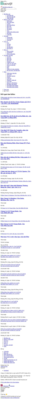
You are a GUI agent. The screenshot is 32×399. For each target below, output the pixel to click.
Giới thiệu (6, 351)
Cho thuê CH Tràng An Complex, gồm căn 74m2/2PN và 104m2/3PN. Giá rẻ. (14, 131)
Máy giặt (9, 58)
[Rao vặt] (6, 5)
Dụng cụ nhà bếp (11, 65)
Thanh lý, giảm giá (11, 80)
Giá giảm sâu (10, 15)
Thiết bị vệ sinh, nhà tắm (13, 69)
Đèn (8, 67)
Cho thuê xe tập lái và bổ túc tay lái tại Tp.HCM (12, 275)
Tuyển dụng (10, 38)
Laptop (8, 23)
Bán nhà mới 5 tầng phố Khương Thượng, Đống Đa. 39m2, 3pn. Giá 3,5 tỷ (14, 186)
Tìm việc (9, 40)
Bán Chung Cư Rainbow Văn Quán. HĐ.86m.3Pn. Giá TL (12, 199)
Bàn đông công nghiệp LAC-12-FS (9, 284)
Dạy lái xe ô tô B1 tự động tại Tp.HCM (10, 330)
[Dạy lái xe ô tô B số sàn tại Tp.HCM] (10, 264)
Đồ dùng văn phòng (12, 84)
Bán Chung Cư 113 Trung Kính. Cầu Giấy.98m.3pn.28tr (13, 224)
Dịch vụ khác (10, 51)
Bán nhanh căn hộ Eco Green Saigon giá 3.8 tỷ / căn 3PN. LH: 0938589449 (16, 102)
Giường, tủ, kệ (10, 62)
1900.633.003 (4, 366)
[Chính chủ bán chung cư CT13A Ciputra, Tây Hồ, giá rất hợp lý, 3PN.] (16, 168)
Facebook (6, 370)
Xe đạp (8, 45)
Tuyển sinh (9, 37)
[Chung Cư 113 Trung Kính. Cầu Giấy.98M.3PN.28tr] (14, 208)
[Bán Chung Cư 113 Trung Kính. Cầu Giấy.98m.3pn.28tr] (15, 221)
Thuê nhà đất (10, 18)
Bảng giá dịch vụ (8, 354)
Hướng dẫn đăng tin (9, 361)
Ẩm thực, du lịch (11, 76)
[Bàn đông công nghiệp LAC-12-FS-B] (11, 292)
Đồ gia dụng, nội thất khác (13, 70)
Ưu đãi (5, 358)
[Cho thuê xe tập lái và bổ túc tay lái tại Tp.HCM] (13, 273)
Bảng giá (6, 353)
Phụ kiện (9, 33)
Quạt (8, 66)
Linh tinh (9, 78)
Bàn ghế (9, 60)
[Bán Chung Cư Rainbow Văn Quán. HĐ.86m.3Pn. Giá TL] (16, 195)
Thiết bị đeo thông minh (13, 32)
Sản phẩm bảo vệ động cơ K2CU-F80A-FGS (12, 312)
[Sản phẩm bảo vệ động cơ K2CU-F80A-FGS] (12, 310)
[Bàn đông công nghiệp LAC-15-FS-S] (10, 255)
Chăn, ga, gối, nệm (11, 63)
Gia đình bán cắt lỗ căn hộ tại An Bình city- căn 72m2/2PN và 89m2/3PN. (16, 116)
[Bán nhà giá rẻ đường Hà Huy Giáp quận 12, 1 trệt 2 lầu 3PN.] (16, 154)
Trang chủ (6, 89)
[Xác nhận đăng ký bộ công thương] (10, 382)
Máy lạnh (9, 59)
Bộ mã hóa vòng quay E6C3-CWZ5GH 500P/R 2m (13, 321)
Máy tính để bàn (11, 25)
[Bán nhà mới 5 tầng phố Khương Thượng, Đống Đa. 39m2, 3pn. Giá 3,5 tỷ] (16, 182)
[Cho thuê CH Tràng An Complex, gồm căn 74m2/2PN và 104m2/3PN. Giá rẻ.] (16, 127)
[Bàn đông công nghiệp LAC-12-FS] (10, 283)
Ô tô (8, 43)
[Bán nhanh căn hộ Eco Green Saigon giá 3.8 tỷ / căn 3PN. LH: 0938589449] (16, 99)
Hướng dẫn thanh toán (9, 362)
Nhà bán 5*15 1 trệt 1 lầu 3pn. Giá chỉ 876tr (15, 237)
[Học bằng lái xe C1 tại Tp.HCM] (9, 301)
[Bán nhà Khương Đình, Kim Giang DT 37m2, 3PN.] (14, 140)
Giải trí (8, 77)
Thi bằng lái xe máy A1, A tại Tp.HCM (10, 247)
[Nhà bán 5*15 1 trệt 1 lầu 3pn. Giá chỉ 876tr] (12, 233)
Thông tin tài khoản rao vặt (10, 359)
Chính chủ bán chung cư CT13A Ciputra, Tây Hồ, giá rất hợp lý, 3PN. (15, 172)
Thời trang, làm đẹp (11, 73)
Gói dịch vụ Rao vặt (7, 7)
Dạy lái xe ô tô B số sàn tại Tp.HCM (10, 266)
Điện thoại (9, 21)
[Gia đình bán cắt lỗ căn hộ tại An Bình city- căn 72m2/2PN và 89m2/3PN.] (16, 113)
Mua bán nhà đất (11, 16)
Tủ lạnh (9, 56)
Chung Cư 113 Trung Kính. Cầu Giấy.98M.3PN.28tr (11, 212)
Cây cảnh (9, 81)
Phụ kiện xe (10, 48)
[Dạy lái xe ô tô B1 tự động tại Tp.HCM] (11, 329)
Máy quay (9, 27)
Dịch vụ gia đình (11, 54)
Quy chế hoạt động (8, 355)
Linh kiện (9, 34)
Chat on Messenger (14, 397)
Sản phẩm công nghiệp (12, 85)
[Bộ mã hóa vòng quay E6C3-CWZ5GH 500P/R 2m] (14, 319)
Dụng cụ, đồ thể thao (12, 83)
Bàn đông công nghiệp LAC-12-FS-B (10, 293)
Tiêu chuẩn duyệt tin (9, 357)
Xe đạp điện (10, 47)
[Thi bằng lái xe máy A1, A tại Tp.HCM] (11, 246)
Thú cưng (9, 74)
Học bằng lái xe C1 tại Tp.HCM (9, 302)
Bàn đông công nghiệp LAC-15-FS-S (10, 257)
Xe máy (9, 44)
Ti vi (8, 30)
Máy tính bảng (10, 22)
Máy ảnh (9, 26)
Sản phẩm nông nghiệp (12, 87)
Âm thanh (9, 29)
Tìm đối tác (9, 52)
